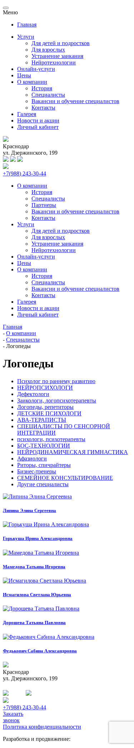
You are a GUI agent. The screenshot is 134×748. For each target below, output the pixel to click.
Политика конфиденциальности (42, 727)
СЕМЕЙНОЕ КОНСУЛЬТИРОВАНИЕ (65, 478)
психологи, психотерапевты (51, 439)
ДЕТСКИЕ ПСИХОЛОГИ (49, 413)
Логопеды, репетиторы (45, 407)
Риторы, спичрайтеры (44, 465)
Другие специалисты (43, 484)
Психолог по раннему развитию (56, 381)
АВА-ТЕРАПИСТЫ (41, 420)
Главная (26, 24)
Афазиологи (32, 458)
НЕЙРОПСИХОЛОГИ (45, 388)
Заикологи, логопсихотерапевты (56, 400)
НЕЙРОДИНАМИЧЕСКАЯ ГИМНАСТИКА (72, 452)
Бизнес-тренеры (36, 471)
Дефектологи (33, 394)
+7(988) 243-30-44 (24, 173)
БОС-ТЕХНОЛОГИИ (43, 446)
